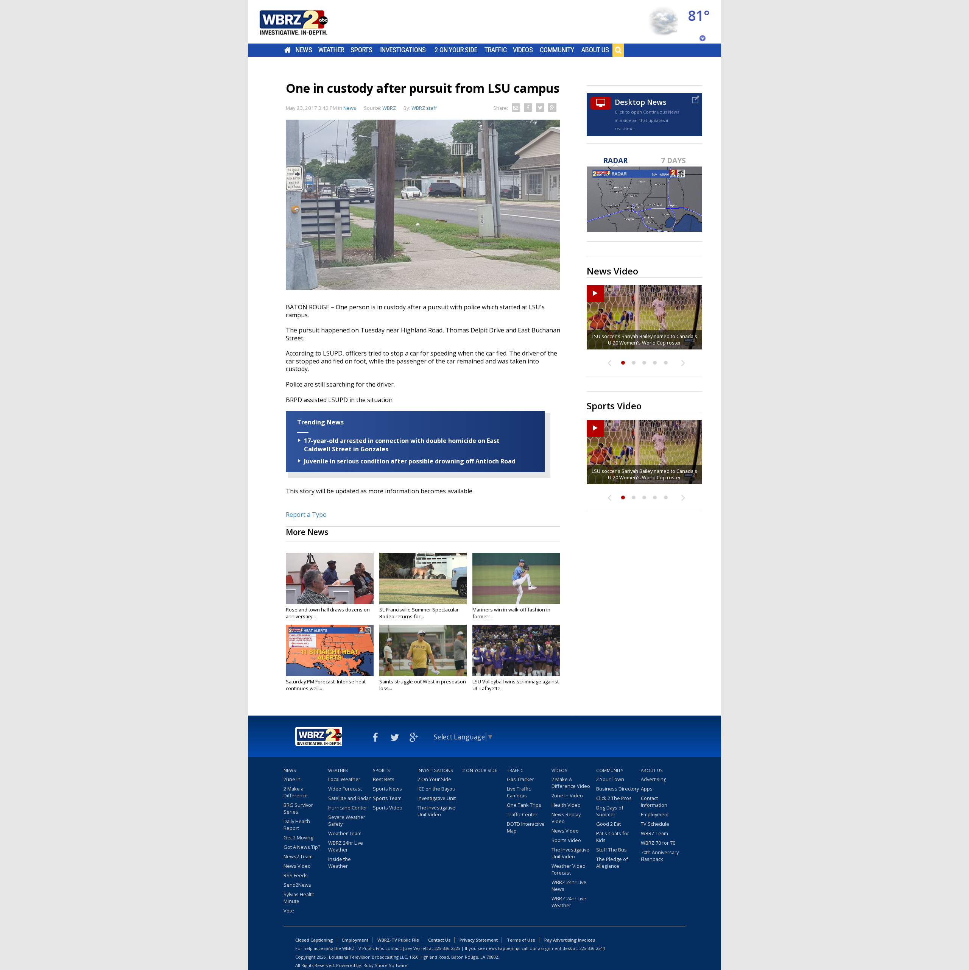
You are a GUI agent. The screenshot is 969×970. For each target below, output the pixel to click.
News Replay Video (566, 818)
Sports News (387, 788)
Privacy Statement (479, 940)
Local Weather (344, 779)
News (304, 50)
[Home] (302, 22)
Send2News (297, 884)
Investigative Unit (437, 798)
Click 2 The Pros (614, 798)
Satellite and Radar (349, 798)
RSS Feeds (296, 875)
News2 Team (298, 856)
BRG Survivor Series (298, 808)
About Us (595, 50)
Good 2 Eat (608, 823)
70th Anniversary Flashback (660, 855)
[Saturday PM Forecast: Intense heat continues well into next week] (330, 650)
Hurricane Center (347, 807)
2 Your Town (610, 779)
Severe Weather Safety (346, 820)
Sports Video (387, 807)
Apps (647, 788)
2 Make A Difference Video (570, 782)
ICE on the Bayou (436, 788)
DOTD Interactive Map (526, 827)
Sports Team (387, 798)
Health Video (566, 805)
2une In (292, 779)
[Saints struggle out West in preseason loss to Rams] (423, 650)
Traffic (495, 50)
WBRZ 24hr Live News (568, 885)
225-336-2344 (592, 948)
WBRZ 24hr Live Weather (345, 846)
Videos (523, 50)
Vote (289, 910)
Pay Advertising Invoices (569, 940)
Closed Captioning (314, 940)
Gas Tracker (520, 779)
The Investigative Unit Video (436, 811)
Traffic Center (522, 814)
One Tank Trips (524, 805)
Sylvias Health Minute (299, 898)
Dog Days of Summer (609, 811)
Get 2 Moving (298, 837)
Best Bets (383, 779)
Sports (361, 50)
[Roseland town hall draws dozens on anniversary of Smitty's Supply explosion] (330, 578)
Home (287, 50)
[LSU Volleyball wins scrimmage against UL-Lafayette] (516, 650)
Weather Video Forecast (568, 869)
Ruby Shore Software (385, 965)
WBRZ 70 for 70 (658, 842)
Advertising (653, 779)
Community (557, 50)
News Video (297, 865)
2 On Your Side (456, 50)
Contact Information (654, 801)
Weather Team (344, 833)
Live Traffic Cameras (519, 792)
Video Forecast (345, 788)
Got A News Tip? (302, 847)
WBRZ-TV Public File (398, 940)
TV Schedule (655, 823)
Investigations (403, 50)
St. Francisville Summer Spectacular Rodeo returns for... (419, 613)
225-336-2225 (447, 948)
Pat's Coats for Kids (612, 837)
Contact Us (439, 940)
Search (618, 50)
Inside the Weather (339, 862)
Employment (655, 814)
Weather (331, 50)
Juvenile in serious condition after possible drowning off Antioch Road (410, 461)
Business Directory (617, 788)
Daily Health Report (297, 824)
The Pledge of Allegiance (612, 862)
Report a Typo (306, 514)
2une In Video (567, 795)
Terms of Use (521, 940)
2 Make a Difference (296, 792)
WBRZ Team (654, 833)
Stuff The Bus (611, 849)
